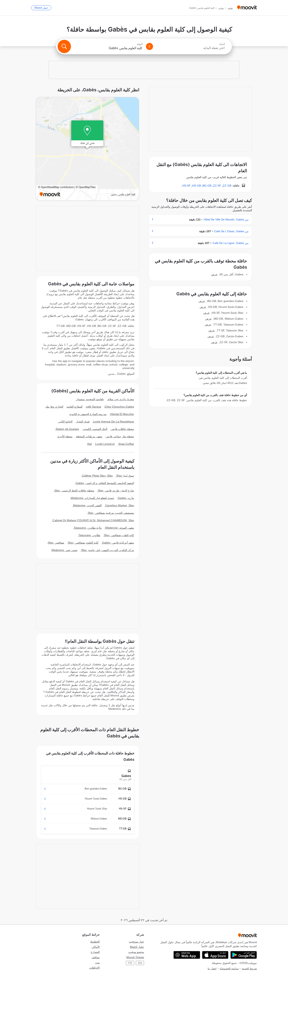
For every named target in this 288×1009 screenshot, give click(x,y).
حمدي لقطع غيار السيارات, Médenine (92, 498)
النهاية (140, 44)
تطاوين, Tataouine (89, 535)
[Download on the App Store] (215, 955)
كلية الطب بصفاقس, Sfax (119, 535)
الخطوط (95, 941)
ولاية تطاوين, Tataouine (88, 527)
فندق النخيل (83, 421)
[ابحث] (64, 46)
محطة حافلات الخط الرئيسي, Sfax (74, 490)
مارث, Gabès (126, 498)
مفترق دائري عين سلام (121, 399)
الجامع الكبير (65, 421)
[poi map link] (87, 149)
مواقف (96, 957)
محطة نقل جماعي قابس (120, 436)
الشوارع (95, 952)
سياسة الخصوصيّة (229, 968)
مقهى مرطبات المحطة (89, 436)
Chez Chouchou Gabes (119, 406)
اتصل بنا (212, 968)
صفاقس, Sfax (56, 542)
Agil (89, 443)
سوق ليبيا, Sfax (125, 475)
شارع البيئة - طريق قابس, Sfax (116, 490)
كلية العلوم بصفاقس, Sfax (83, 542)
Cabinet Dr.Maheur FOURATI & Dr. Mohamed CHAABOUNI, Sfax (93, 520)
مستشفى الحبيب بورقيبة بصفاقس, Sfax (111, 512)
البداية (222, 44)
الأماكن (95, 946)
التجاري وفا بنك (54, 406)
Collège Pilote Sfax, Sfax (97, 475)
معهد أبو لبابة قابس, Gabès (118, 542)
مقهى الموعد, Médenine (119, 527)
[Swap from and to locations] (149, 46)
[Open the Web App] (187, 955)
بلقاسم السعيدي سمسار (90, 399)
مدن (97, 962)
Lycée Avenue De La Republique (113, 421)
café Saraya (93, 406)
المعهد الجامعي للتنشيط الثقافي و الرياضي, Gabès (105, 483)
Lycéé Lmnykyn (105, 443)
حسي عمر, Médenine (65, 550)
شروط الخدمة (249, 968)
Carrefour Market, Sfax (119, 505)
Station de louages (67, 429)
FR (130, 963)
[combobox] (190, 48)
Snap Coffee (126, 443)
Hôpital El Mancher (122, 414)
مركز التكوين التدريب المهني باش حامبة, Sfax (107, 550)
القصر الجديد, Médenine (87, 505)
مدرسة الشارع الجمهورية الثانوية (88, 414)
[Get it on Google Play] (243, 955)
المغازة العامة (74, 406)
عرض (214, 274)
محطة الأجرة (65, 436)
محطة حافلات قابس (122, 429)
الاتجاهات (94, 967)
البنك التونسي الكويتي (95, 429)
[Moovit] (247, 7)
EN (140, 963)
